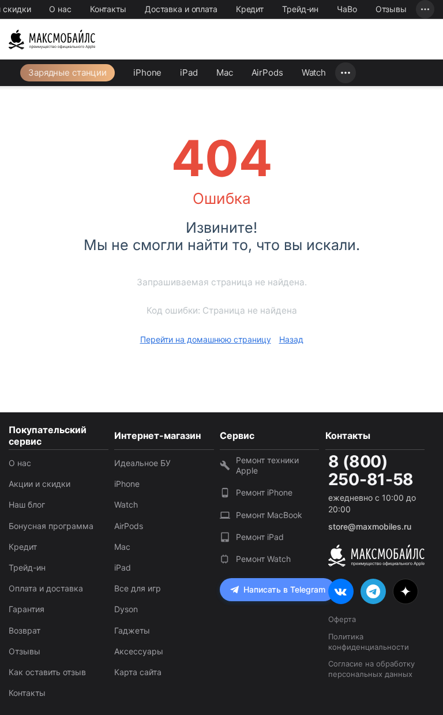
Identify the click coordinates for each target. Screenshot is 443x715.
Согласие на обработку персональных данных (371, 669)
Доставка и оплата (181, 9)
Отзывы (391, 9)
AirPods (267, 72)
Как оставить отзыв (47, 672)
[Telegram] (373, 591)
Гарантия (26, 609)
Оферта (342, 619)
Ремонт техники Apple (267, 465)
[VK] (341, 591)
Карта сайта (138, 672)
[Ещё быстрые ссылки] (425, 9)
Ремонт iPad (260, 537)
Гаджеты (132, 630)
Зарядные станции (67, 72)
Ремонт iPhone (264, 492)
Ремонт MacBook (269, 515)
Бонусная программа (51, 526)
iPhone (147, 72)
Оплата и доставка (46, 588)
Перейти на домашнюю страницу (205, 339)
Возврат (24, 630)
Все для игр (137, 588)
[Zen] (405, 591)
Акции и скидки (39, 484)
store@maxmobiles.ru (369, 526)
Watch (314, 72)
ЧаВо (347, 9)
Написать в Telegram (284, 589)
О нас (60, 9)
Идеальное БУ (142, 463)
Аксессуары (138, 651)
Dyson (126, 609)
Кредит (250, 9)
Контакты (108, 9)
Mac (224, 72)
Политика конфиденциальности (368, 641)
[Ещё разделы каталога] (345, 72)
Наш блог (27, 504)
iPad (189, 72)
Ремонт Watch (263, 559)
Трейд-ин (300, 9)
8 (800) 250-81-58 (371, 471)
